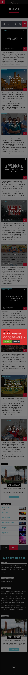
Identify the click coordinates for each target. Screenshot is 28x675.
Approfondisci (16, 341)
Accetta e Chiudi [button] (7, 341)
